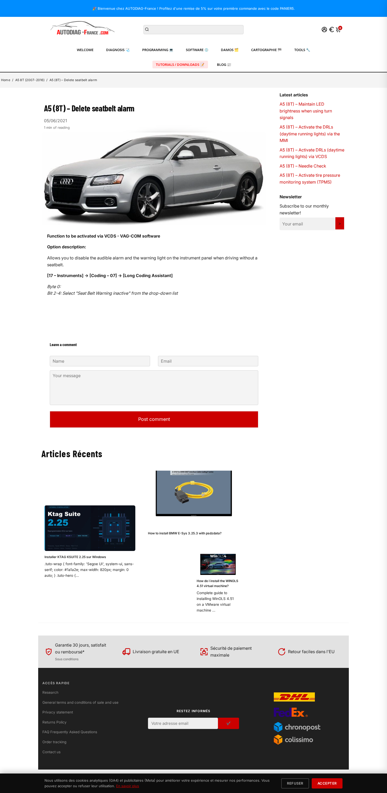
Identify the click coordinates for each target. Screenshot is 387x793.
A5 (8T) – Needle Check (303, 166)
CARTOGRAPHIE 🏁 (266, 49)
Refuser (295, 783)
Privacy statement (57, 712)
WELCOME (85, 49)
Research (50, 692)
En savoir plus (127, 786)
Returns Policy (54, 722)
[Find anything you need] (147, 29)
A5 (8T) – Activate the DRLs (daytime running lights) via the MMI (310, 133)
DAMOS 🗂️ (230, 49)
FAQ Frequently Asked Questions (69, 732)
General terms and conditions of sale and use (80, 702)
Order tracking (54, 742)
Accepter (327, 783)
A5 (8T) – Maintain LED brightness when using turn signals (306, 110)
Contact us (51, 752)
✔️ (228, 723)
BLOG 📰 (224, 64)
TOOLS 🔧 (302, 49)
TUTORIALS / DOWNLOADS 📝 (180, 64)
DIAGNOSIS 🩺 (118, 49)
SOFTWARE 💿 (197, 49)
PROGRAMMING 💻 (157, 49)
